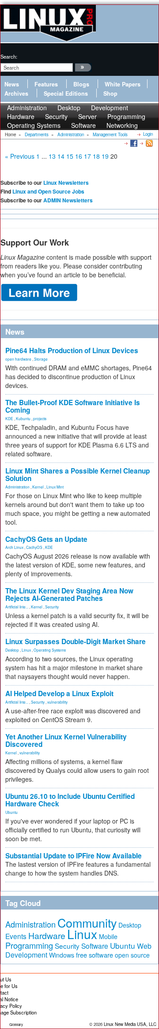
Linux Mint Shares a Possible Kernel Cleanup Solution (77, 474)
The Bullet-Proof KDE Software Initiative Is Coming (72, 406)
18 (96, 156)
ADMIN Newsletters (68, 200)
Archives (16, 93)
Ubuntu (11, 812)
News (11, 84)
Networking (122, 125)
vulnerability (57, 702)
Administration (17, 486)
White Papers (122, 84)
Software (83, 125)
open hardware (18, 359)
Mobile (108, 936)
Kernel (38, 486)
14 (60, 156)
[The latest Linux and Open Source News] (148, 143)
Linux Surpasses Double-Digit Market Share (75, 641)
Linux (26, 649)
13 (52, 156)
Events (15, 936)
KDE (9, 418)
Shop (110, 93)
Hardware (46, 935)
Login (148, 134)
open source (132, 955)
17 (87, 156)
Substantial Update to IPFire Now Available (73, 856)
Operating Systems (34, 125)
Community (87, 922)
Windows (61, 955)
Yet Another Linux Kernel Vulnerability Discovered (66, 740)
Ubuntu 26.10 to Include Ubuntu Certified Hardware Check (70, 800)
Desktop (12, 649)
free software (94, 954)
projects (39, 418)
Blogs (81, 84)
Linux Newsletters (66, 182)
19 (105, 156)
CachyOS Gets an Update (46, 539)
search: (8, 56)
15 (69, 156)
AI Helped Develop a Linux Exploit (59, 693)
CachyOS (34, 547)
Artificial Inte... (16, 606)
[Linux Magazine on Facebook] (133, 143)
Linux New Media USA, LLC (130, 1024)
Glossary (16, 1024)
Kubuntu (23, 418)
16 (78, 156)
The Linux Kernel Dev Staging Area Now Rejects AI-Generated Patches (69, 594)
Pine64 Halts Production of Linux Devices (71, 350)
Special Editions (66, 93)
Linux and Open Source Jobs (48, 191)
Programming (29, 945)
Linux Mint (55, 486)
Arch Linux (14, 547)
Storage (41, 359)
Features (46, 84)
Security (52, 606)
